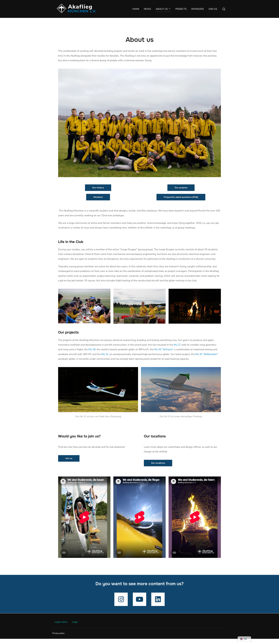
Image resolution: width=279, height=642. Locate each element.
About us (162, 9)
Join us (213, 9)
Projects (181, 9)
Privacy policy (58, 633)
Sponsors (197, 9)
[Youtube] (139, 599)
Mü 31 (104, 354)
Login (75, 622)
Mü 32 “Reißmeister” (206, 354)
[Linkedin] (158, 599)
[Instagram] (121, 599)
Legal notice (61, 622)
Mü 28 (91, 349)
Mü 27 (177, 344)
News (147, 9)
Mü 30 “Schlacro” (163, 349)
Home (135, 9)
